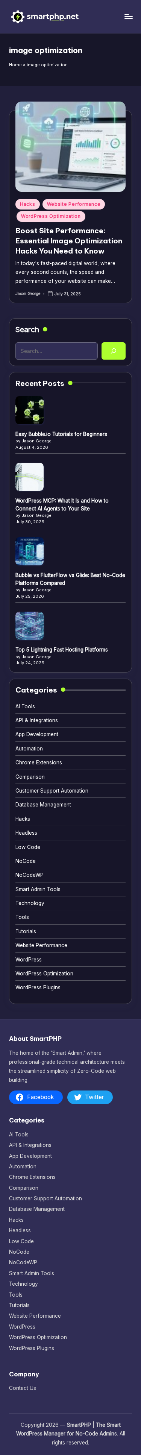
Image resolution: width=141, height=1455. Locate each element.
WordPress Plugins (38, 987)
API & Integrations (36, 720)
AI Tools (25, 706)
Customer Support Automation (51, 791)
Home (15, 64)
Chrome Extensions (38, 762)
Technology (29, 903)
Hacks (27, 204)
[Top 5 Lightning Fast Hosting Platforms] (29, 626)
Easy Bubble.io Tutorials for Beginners (61, 434)
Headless (26, 833)
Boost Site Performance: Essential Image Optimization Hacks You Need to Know (68, 240)
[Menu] (128, 16)
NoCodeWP (29, 875)
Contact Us (22, 1388)
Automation (29, 749)
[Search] (114, 351)
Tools (22, 917)
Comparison (30, 777)
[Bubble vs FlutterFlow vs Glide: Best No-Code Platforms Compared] (29, 551)
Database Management (43, 805)
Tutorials (25, 931)
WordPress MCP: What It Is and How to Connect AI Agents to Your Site (62, 504)
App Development (36, 734)
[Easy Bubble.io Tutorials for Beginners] (29, 410)
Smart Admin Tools (38, 889)
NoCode (25, 861)
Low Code (27, 847)
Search (27, 329)
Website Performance (74, 204)
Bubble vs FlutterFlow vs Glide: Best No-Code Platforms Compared (70, 579)
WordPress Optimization (51, 216)
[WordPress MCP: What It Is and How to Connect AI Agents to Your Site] (29, 477)
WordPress (28, 960)
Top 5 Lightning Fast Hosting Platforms (61, 650)
